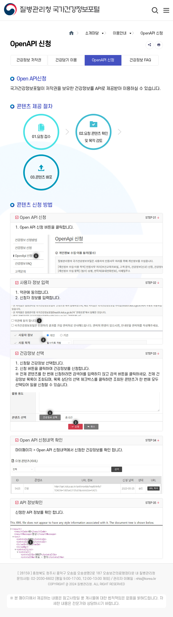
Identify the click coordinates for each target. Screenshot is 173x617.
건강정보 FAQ (140, 60)
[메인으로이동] (71, 33)
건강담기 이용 (66, 60)
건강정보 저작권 (28, 60)
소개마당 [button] (92, 33)
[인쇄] (159, 45)
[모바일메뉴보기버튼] (166, 10)
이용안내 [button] (119, 33)
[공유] (150, 45)
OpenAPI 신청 (103, 60)
